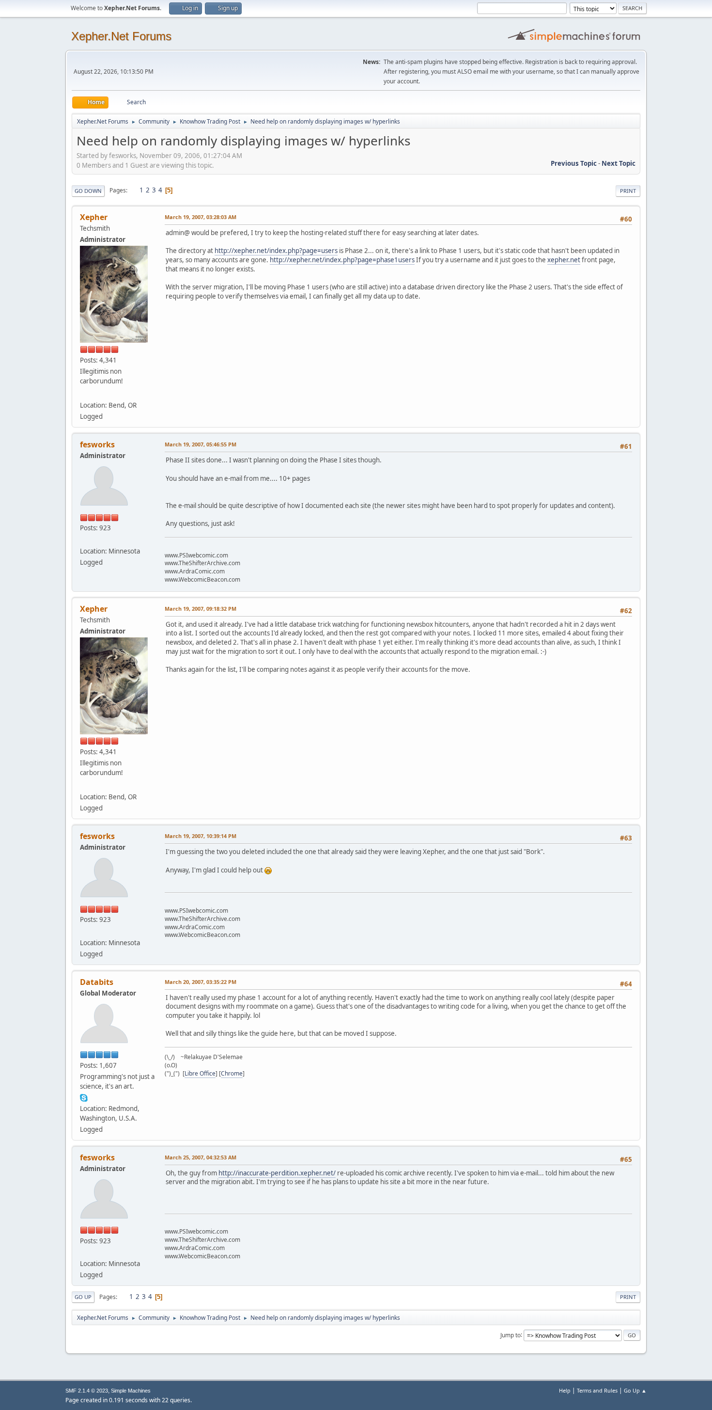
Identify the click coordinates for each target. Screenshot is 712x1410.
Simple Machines (131, 1391)
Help (565, 1390)
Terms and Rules (597, 1390)
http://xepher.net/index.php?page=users (276, 250)
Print (628, 190)
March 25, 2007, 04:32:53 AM (200, 1157)
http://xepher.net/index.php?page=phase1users (342, 259)
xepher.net (563, 259)
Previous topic (574, 163)
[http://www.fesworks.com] (84, 539)
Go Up (83, 1296)
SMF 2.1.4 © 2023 (86, 1391)
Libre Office (200, 1073)
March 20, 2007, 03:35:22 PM (200, 981)
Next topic (618, 163)
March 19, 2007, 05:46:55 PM (200, 444)
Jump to (510, 1335)
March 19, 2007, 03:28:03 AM (200, 217)
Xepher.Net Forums (121, 36)
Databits (96, 982)
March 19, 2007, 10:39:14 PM (200, 836)
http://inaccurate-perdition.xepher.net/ (277, 1173)
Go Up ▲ (635, 1390)
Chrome (232, 1073)
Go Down (88, 190)
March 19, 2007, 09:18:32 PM (200, 608)
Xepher (94, 217)
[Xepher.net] (84, 393)
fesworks (97, 444)
